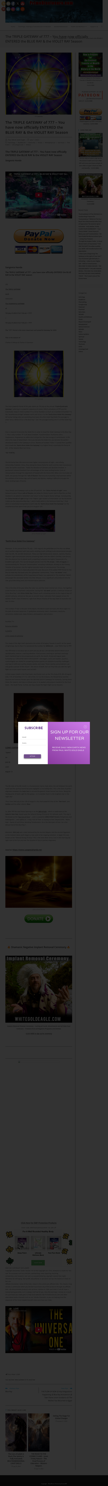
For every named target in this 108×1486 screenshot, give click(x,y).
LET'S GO (32, 756)
